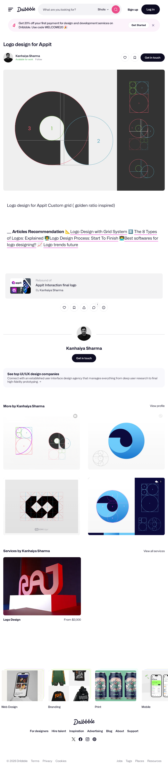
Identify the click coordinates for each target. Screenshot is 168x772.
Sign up (133, 9)
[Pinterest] (94, 739)
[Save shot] (135, 57)
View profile (157, 406)
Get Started (139, 25)
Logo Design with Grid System (98, 231)
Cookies (61, 761)
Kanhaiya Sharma (28, 56)
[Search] (116, 9)
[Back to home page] (26, 9)
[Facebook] (80, 739)
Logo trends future (60, 244)
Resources (154, 761)
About (120, 731)
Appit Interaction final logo (56, 285)
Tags (129, 761)
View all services (154, 551)
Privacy (47, 761)
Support (132, 731)
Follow (38, 59)
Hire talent (59, 731)
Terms (35, 761)
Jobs (120, 761)
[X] (73, 739)
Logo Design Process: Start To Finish (84, 238)
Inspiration (76, 731)
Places (139, 761)
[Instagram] (87, 739)
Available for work (24, 59)
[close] (153, 25)
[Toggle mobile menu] (10, 9)
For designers (39, 731)
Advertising (95, 731)
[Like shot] (125, 57)
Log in (150, 9)
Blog (109, 731)
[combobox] (66, 9)
